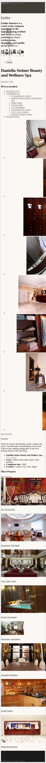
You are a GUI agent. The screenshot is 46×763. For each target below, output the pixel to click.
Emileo (5, 17)
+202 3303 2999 (17, 3)
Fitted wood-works (19, 57)
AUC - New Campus (19, 112)
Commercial (16, 48)
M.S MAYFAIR (8, 510)
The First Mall (17, 105)
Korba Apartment (9, 617)
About (8, 32)
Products (9, 53)
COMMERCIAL (13, 94)
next (11, 81)
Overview (15, 34)
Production (15, 39)
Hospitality (15, 46)
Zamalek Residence (9, 675)
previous (4, 81)
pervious (8, 434)
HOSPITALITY (13, 91)
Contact (9, 62)
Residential (15, 50)
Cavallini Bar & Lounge (21, 110)
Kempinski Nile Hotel (10, 545)
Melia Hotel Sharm (9, 747)
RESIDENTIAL (13, 117)
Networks (15, 37)
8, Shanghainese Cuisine (21, 96)
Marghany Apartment (10, 639)
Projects (9, 44)
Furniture (15, 55)
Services (14, 41)
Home (8, 30)
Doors (13, 60)
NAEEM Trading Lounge (21, 114)
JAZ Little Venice (8, 581)
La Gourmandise (18, 107)
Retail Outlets (16, 103)
